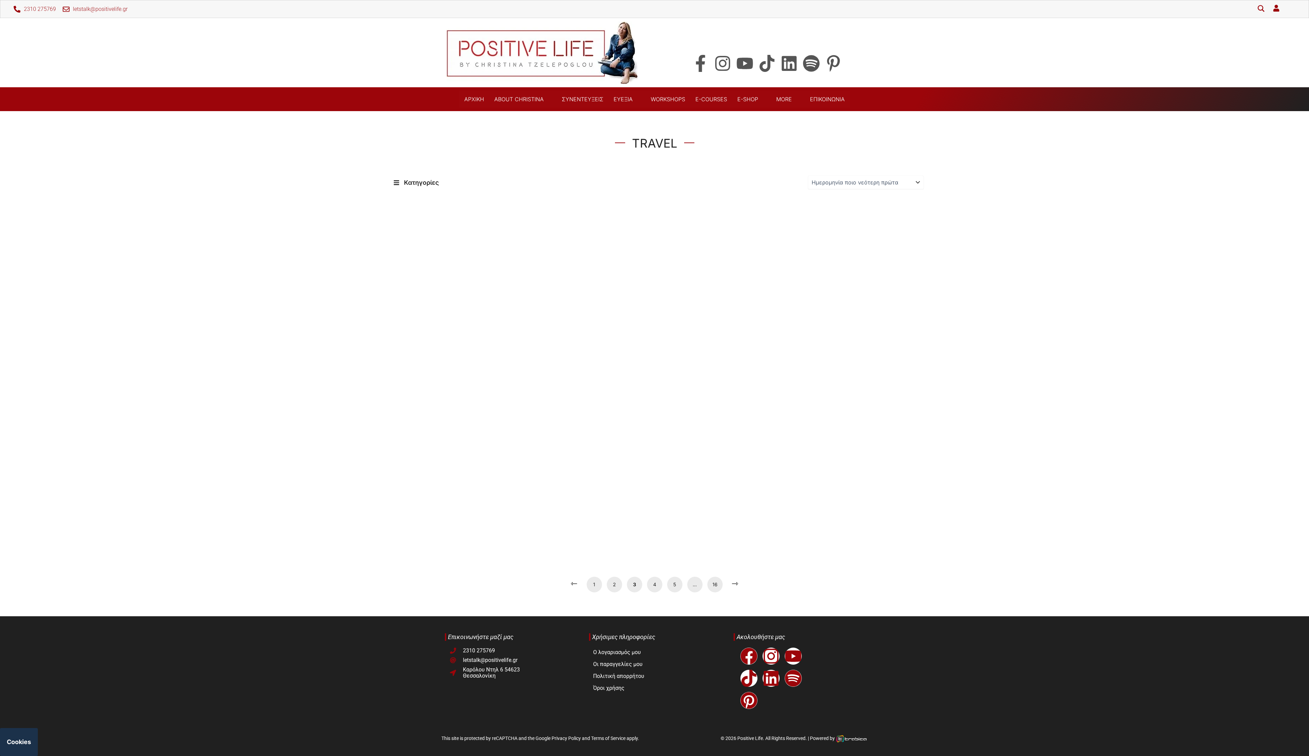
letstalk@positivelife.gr (100, 9)
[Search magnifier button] (1261, 9)
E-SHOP (747, 99)
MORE (784, 99)
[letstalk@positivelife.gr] (66, 9)
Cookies (19, 741)
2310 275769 (40, 9)
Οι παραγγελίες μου (618, 664)
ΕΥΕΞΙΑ (623, 99)
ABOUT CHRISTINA (519, 99)
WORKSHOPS (668, 99)
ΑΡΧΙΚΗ (474, 99)
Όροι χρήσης (609, 688)
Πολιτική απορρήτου (618, 676)
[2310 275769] (17, 9)
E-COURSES (711, 99)
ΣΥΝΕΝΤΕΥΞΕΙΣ (582, 99)
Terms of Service (608, 738)
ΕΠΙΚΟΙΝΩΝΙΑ (827, 99)
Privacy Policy (566, 738)
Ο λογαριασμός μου (617, 652)
